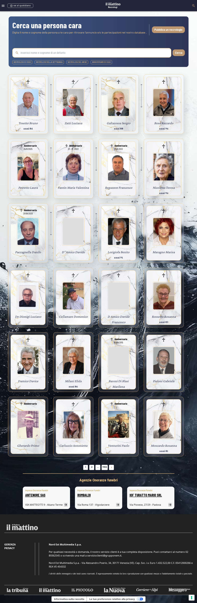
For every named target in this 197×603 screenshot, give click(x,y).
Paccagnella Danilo (28, 252)
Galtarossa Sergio (118, 123)
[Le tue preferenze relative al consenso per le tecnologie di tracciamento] (192, 598)
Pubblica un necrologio (168, 29)
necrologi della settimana (49, 62)
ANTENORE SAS (35, 495)
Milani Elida (73, 381)
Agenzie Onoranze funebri (98, 480)
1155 (104, 467)
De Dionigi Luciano (28, 316)
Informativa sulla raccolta (69, 599)
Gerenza (10, 544)
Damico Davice (28, 381)
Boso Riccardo (163, 123)
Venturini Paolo (118, 445)
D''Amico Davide (73, 252)
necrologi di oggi (22, 62)
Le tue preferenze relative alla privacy (112, 599)
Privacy (9, 548)
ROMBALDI (84, 495)
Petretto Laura (28, 187)
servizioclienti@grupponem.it (104, 555)
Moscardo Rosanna (164, 445)
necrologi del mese (77, 62)
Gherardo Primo (28, 445)
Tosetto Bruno (28, 123)
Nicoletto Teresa (164, 187)
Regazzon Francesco (118, 187)
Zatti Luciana (73, 123)
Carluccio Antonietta (73, 445)
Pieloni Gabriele (164, 381)
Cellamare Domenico (73, 316)
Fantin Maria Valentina (73, 187)
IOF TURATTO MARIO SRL (146, 495)
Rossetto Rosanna (164, 316)
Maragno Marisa (164, 252)
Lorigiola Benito (118, 252)
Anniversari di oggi (101, 62)
